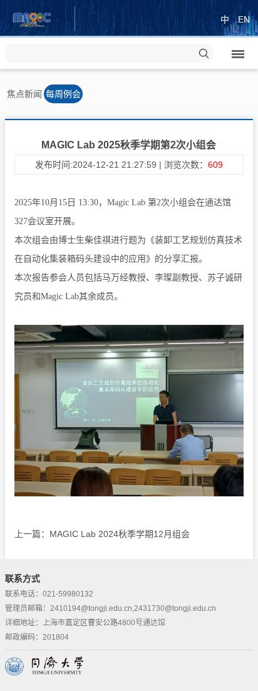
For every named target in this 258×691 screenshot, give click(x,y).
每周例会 (63, 94)
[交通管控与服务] (32, 18)
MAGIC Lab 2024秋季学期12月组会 (119, 534)
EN (244, 19)
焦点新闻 (24, 94)
